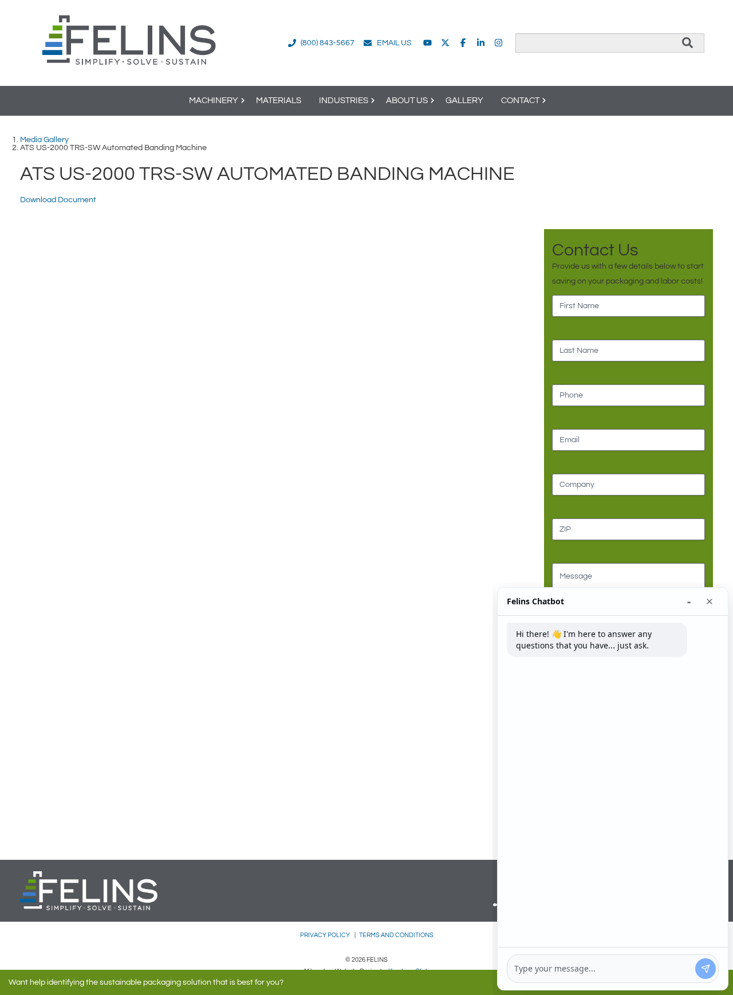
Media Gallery (44, 140)
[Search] (687, 43)
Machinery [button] (213, 100)
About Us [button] (407, 100)
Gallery (464, 100)
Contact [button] (520, 100)
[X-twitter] (445, 42)
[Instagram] (498, 42)
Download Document (58, 200)
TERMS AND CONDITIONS (396, 935)
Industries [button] (343, 100)
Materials (278, 100)
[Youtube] (427, 42)
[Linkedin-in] (480, 42)
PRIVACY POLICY (325, 935)
